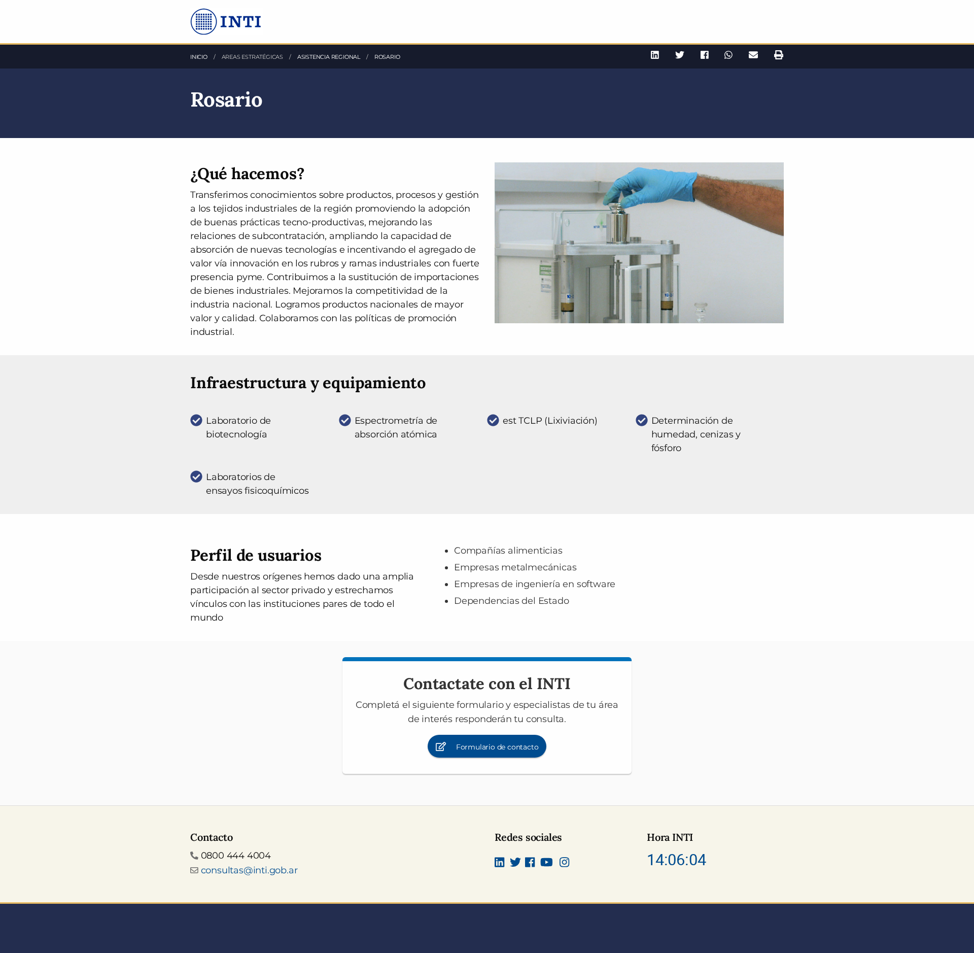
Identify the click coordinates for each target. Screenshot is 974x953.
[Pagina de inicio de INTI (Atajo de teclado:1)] (226, 20)
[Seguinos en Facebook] (530, 863)
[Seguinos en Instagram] (564, 863)
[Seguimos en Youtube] (546, 863)
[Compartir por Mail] (753, 55)
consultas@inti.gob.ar (249, 870)
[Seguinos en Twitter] (515, 863)
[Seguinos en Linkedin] (499, 863)
